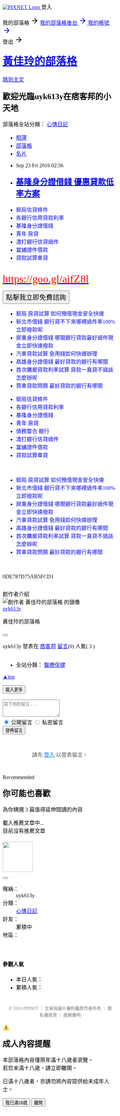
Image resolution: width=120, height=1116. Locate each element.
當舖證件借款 (32, 250)
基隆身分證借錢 (34, 226)
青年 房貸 (27, 234)
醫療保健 (54, 665)
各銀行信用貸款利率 (40, 218)
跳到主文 (13, 79)
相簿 (21, 138)
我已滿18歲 (16, 1102)
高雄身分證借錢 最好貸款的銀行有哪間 (62, 362)
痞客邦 (48, 646)
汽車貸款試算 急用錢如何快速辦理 (56, 354)
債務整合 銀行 (32, 431)
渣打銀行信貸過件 (37, 242)
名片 (21, 154)
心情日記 (57, 124)
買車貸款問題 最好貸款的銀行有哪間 (59, 386)
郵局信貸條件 (32, 210)
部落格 (24, 146)
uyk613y (12, 608)
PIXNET (30, 1008)
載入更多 (14, 689)
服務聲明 (72, 1014)
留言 (62, 646)
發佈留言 (14, 730)
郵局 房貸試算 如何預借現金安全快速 (60, 314)
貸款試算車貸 (32, 258)
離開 (38, 1102)
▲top (9, 677)
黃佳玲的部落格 (40, 61)
